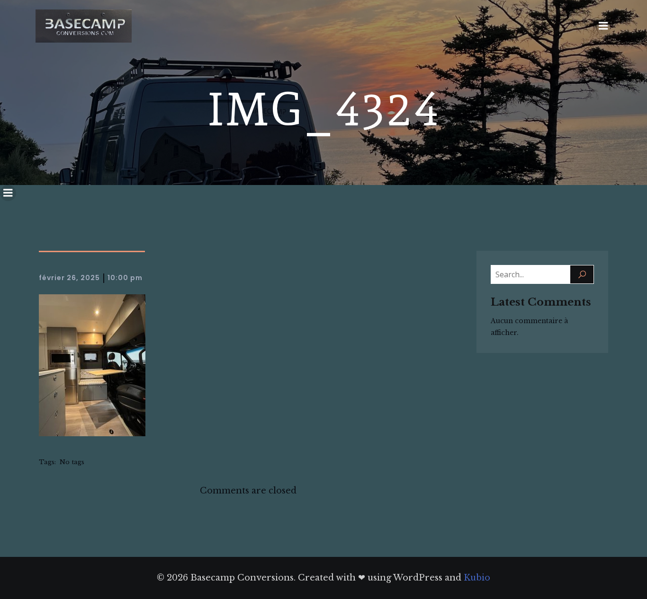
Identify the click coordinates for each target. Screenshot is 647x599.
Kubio (477, 578)
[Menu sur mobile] (603, 26)
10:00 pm (125, 277)
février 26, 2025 (69, 277)
